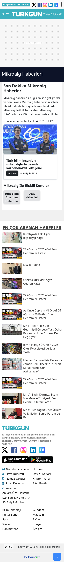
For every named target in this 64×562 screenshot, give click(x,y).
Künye (37, 524)
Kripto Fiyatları (42, 478)
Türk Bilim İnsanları (12, 197)
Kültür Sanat (10, 514)
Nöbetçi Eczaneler (17, 469)
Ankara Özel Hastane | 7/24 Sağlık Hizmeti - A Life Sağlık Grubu (17, 497)
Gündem (38, 510)
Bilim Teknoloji (11, 510)
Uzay (32, 195)
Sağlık (36, 519)
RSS (9, 546)
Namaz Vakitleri (16, 478)
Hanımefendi (10, 529)
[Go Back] (57, 557)
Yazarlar (11, 488)
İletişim (37, 529)
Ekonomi (38, 469)
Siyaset (6, 524)
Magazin (38, 514)
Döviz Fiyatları (42, 474)
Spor (5, 519)
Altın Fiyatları (41, 483)
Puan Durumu (15, 483)
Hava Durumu (15, 474)
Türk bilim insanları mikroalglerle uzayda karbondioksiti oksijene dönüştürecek (24, 164)
